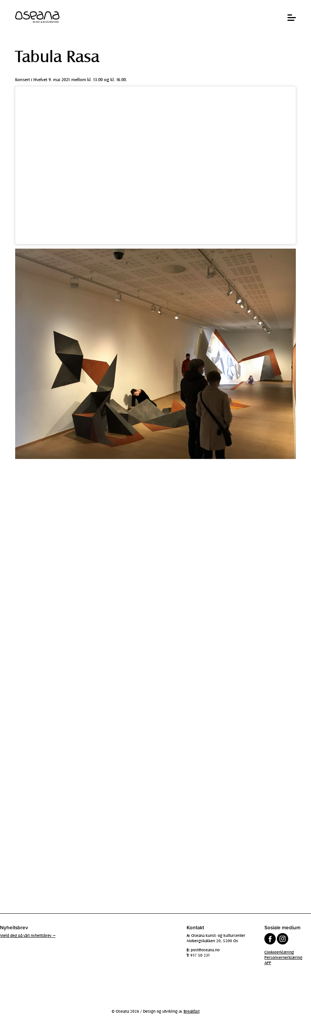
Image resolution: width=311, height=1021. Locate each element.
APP (267, 962)
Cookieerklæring (279, 952)
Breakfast (191, 1011)
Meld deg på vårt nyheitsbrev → (27, 935)
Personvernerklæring (283, 957)
